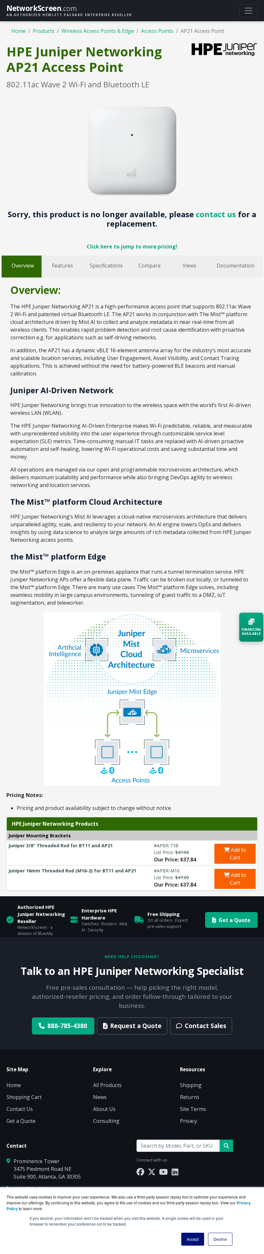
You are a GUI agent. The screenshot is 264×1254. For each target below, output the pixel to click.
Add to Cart (238, 853)
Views (189, 265)
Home (18, 30)
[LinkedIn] (175, 1171)
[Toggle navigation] (249, 10)
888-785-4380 (67, 1026)
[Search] (226, 1146)
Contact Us (19, 1109)
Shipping (191, 1085)
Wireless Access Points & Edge (97, 30)
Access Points (157, 30)
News (100, 1097)
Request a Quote (136, 1026)
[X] (152, 1171)
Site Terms (193, 1109)
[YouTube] (163, 1171)
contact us (216, 214)
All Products (107, 1085)
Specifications (106, 265)
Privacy (188, 1120)
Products (43, 30)
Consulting (106, 1120)
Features (62, 265)
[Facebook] (140, 1171)
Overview (23, 265)
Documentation (235, 265)
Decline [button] (220, 1239)
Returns (189, 1097)
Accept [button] (193, 1239)
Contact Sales (205, 1026)
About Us (104, 1109)
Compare (149, 265)
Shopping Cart (24, 1097)
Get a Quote (234, 920)
